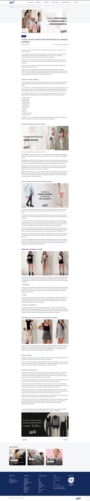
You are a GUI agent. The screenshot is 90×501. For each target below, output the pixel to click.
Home (10, 6)
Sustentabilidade (12, 479)
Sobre (10, 478)
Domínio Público (42, 486)
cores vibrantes (30, 117)
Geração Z (31, 55)
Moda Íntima (26, 488)
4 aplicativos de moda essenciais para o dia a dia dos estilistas (35, 462)
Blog (13, 6)
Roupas (25, 490)
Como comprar (56, 480)
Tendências (15, 460)
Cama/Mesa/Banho (28, 482)
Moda (24, 36)
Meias (25, 486)
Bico (39, 481)
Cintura (40, 482)
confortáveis (31, 89)
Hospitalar (26, 483)
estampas (34, 156)
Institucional (30, 2)
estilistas (36, 357)
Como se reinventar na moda (54, 463)
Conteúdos (46, 2)
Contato (75, 2)
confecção (65, 171)
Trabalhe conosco (66, 2)
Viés (39, 492)
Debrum (40, 483)
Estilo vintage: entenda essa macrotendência (17, 463)
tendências (53, 55)
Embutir (40, 487)
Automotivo (26, 479)
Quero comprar (55, 2)
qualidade (35, 171)
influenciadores (40, 372)
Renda (40, 490)
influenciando (43, 345)
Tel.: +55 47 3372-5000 (58, 487)
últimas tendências (49, 410)
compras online (56, 239)
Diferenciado (41, 484)
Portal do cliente (56, 484)
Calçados (26, 481)
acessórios (25, 163)
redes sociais (30, 216)
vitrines (64, 61)
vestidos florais (43, 299)
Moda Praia (26, 489)
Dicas (30, 459)
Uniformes (26, 492)
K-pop (33, 290)
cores (66, 299)
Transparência (12, 482)
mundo (22, 212)
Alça (39, 478)
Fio (39, 488)
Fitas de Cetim (41, 489)
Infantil (25, 484)
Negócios (52, 461)
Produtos (38, 2)
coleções (62, 69)
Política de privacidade (13, 481)
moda (22, 385)
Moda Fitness (26, 487)
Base (40, 479)
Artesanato (26, 478)
